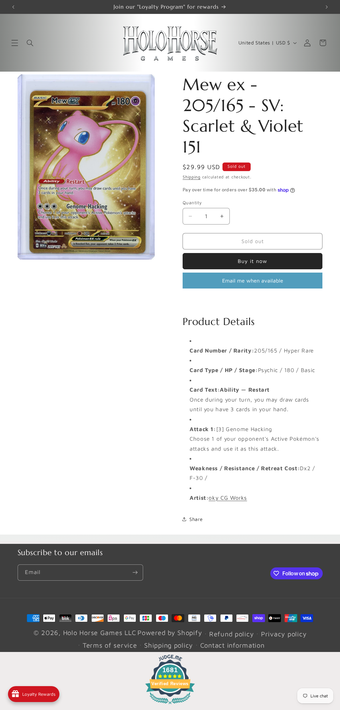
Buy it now (253, 261)
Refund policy (231, 634)
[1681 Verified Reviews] (170, 705)
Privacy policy (283, 634)
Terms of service (110, 645)
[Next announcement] (326, 7)
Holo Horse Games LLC (99, 632)
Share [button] (196, 519)
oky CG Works (228, 497)
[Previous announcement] (13, 7)
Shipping (192, 176)
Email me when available (252, 281)
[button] (14, 42)
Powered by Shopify (169, 632)
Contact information (232, 645)
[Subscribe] (134, 572)
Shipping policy (168, 645)
